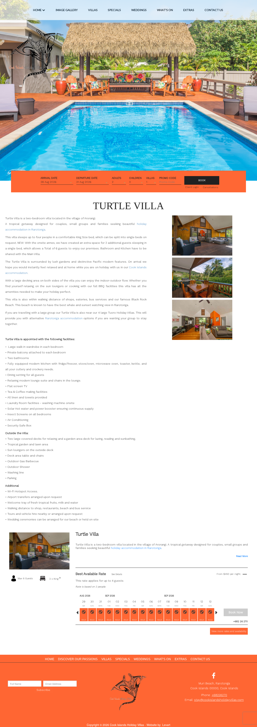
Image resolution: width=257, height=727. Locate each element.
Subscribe (43, 689)
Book (201, 180)
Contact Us (214, 10)
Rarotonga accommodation (64, 318)
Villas (93, 10)
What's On (165, 10)
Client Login (192, 187)
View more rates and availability (228, 631)
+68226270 (219, 695)
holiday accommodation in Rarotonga (136, 548)
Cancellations (210, 187)
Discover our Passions (78, 659)
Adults (116, 177)
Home (37, 10)
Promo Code (167, 177)
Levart (166, 725)
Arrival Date (49, 177)
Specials (114, 10)
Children (135, 177)
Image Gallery (67, 10)
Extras (188, 10)
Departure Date (87, 177)
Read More (242, 556)
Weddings (139, 10)
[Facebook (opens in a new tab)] (213, 677)
